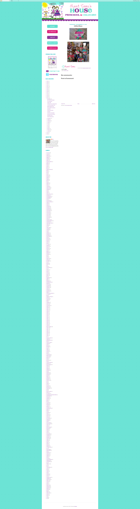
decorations (48, 235)
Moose (47, 353)
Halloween (48, 286)
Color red (47, 215)
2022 (47, 86)
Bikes (47, 170)
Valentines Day (48, 477)
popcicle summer (49, 391)
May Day (47, 345)
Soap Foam (48, 438)
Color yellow (48, 217)
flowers (47, 264)
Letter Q (47, 324)
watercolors (48, 486)
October (48, 119)
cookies (47, 224)
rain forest (47, 402)
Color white (48, 216)
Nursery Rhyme (48, 364)
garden (47, 275)
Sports (47, 443)
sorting (47, 440)
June (48, 124)
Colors (47, 218)
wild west (47, 489)
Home (78, 103)
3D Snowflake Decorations (51, 107)
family (47, 256)
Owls (47, 371)
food (47, 266)
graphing (47, 283)
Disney (47, 240)
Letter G (47, 313)
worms (47, 495)
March (48, 128)
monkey (47, 350)
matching (47, 343)
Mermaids (47, 346)
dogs (47, 243)
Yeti (47, 496)
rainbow (47, 403)
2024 (47, 83)
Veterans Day (48, 479)
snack (47, 430)
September (49, 120)
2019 (47, 90)
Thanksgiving (48, 461)
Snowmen (48, 111)
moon (47, 352)
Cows (47, 230)
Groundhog (48, 285)
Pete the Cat (48, 380)
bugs (47, 178)
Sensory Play (48, 422)
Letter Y (47, 334)
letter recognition (48, 326)
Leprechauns (48, 305)
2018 (47, 91)
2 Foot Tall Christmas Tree (51, 105)
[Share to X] (64, 69)
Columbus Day (48, 219)
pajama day (48, 373)
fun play (47, 273)
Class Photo (48, 200)
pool (47, 390)
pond (47, 389)
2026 (47, 81)
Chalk (47, 191)
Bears (47, 167)
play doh (47, 385)
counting (47, 228)
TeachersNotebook (49, 459)
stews (47, 451)
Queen (47, 400)
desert (47, 237)
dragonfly (47, 245)
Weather (47, 488)
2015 (47, 95)
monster (47, 351)
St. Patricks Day (48, 447)
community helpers (49, 220)
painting (47, 372)
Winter (67, 70)
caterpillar (47, 189)
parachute (47, 374)
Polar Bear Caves (50, 115)
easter (47, 249)
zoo (47, 498)
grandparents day (49, 282)
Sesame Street (48, 423)
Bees (47, 168)
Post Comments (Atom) (68, 105)
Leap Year (48, 303)
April (48, 127)
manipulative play (49, 340)
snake (47, 431)
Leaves (47, 304)
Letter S (47, 327)
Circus (47, 199)
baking (47, 162)
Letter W (47, 332)
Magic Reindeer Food (50, 106)
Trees (47, 468)
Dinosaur (47, 238)
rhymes (47, 409)
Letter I (47, 315)
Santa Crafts (49, 102)
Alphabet (47, 158)
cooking (47, 225)
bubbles (47, 177)
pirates (47, 383)
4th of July (47, 152)
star (47, 448)
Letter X (47, 333)
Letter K (47, 317)
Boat (47, 172)
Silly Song (47, 428)
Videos (47, 480)
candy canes (48, 187)
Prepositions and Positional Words (51, 394)
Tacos (47, 457)
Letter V (47, 331)
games (47, 274)
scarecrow (48, 414)
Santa (47, 413)
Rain (47, 401)
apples (47, 160)
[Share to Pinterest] (66, 69)
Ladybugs (47, 302)
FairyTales (48, 254)
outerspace (48, 370)
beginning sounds (49, 169)
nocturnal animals (49, 362)
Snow (47, 432)
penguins (47, 379)
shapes (47, 424)
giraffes (47, 278)
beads (47, 166)
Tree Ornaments (49, 101)
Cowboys (47, 229)
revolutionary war (49, 408)
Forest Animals (48, 267)
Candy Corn (48, 188)
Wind (47, 490)
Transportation (48, 467)
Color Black (48, 206)
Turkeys (47, 471)
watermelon (48, 487)
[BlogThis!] (63, 69)
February (48, 129)
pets (47, 381)
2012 (47, 132)
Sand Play (48, 412)
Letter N (47, 321)
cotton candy (48, 227)
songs (47, 439)
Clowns (47, 205)
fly (46, 265)
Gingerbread (48, 277)
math (47, 344)
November (49, 118)
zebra (47, 497)
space (47, 441)
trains (47, 466)
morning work (48, 354)
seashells (47, 420)
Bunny (47, 180)
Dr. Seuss (47, 244)
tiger (47, 462)
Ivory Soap (48, 298)
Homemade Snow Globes (51, 114)
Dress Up (47, 246)
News (47, 361)
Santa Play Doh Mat (50, 110)
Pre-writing (48, 393)
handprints (48, 287)
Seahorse (47, 419)
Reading (47, 404)
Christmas (65, 70)
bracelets (47, 176)
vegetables (48, 478)
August (48, 122)
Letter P (47, 323)
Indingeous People (49, 296)
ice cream (47, 294)
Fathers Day (48, 258)
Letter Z (47, 335)
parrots (47, 375)
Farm (47, 257)
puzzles (47, 399)
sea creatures (48, 418)
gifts (47, 276)
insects (47, 297)
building (47, 179)
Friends (47, 269)
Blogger (76, 506)
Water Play (48, 485)
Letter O (47, 322)
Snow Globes (48, 433)
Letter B (47, 307)
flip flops (47, 263)
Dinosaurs (48, 239)
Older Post (93, 103)
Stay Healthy (48, 449)
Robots (47, 410)
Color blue (48, 207)
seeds (47, 421)
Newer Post (63, 103)
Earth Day (47, 248)
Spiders (47, 442)
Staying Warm (48, 450)
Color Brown (48, 208)
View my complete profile (49, 147)
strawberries (48, 452)
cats (47, 190)
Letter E (47, 311)
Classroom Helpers (49, 201)
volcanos (47, 481)
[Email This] (62, 69)
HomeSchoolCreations (49, 293)
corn (47, 226)
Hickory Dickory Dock (50, 116)
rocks (47, 411)
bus (47, 181)
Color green (48, 209)
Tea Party (47, 458)
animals (47, 159)
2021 (47, 87)
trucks (47, 469)
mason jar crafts (48, 342)
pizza (47, 384)
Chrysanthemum (48, 196)
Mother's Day (48, 355)
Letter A (47, 306)
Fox (47, 268)
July (48, 123)
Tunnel (47, 470)
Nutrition (47, 365)
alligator (47, 157)
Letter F (47, 312)
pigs (47, 382)
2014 (47, 96)
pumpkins (47, 398)
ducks (47, 247)
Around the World (49, 161)
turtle (47, 472)
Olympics (47, 369)
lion (47, 336)
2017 (47, 92)
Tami (52, 139)
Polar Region (48, 388)
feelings (47, 259)
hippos (47, 292)
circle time (47, 198)
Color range (48, 214)
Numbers (47, 363)
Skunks (47, 429)
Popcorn (47, 392)
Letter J (47, 316)
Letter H (47, 314)
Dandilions (48, 234)
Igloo (47, 295)
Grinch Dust (48, 284)
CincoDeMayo (48, 197)
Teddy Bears (48, 460)
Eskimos (47, 253)
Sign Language (48, 427)
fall (46, 255)
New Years (48, 360)
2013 (47, 97)
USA (47, 476)
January (48, 131)
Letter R (47, 325)
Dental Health (48, 236)
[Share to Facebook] (65, 69)
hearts (47, 288)
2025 (47, 82)
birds (47, 171)
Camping (47, 186)
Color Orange (48, 210)
